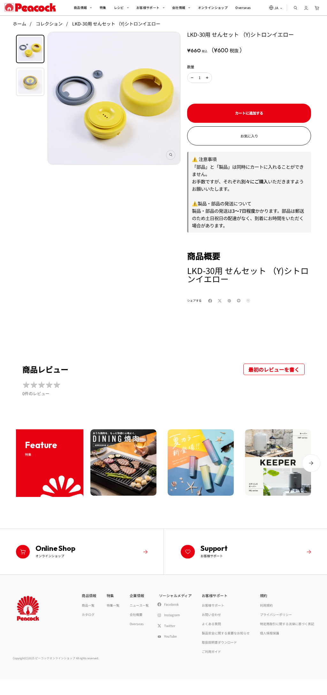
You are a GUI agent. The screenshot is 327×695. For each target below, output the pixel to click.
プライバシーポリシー (276, 614)
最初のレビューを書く (274, 369)
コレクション (49, 23)
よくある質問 (211, 623)
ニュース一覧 (139, 605)
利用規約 (266, 605)
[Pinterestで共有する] (230, 301)
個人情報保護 (269, 633)
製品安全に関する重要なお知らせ (226, 633)
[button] (192, 78)
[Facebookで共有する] (211, 301)
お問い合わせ (211, 614)
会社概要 (136, 614)
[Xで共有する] (221, 301)
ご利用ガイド (211, 651)
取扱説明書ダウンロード (219, 642)
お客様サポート (213, 605)
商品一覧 (88, 605)
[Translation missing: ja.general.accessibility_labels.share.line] (240, 301)
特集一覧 (113, 605)
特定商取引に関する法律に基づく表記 (287, 623)
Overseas (137, 623)
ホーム (19, 23)
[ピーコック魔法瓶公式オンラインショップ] (30, 7)
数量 (190, 66)
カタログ (88, 614)
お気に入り (249, 135)
